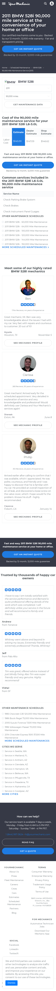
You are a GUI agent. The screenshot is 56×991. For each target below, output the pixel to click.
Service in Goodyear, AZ (17, 791)
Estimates (14, 897)
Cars (14, 893)
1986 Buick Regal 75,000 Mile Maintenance (26, 718)
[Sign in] (52, 3)
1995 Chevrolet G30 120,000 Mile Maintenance (28, 714)
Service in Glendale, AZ (16, 764)
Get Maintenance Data (28, 104)
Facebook (14, 945)
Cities (14, 888)
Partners (14, 908)
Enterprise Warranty (42, 876)
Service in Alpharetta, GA (17, 786)
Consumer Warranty (42, 871)
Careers (14, 884)
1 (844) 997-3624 (15, 834)
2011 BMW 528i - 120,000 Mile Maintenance (26, 235)
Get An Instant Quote (28, 165)
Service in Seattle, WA (16, 751)
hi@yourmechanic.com (37, 834)
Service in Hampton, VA (16, 769)
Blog (14, 913)
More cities (10, 794)
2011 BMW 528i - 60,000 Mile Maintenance (26, 222)
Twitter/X (14, 953)
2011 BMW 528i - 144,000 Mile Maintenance (26, 239)
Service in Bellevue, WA (16, 773)
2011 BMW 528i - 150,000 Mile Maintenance (26, 244)
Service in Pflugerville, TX (17, 778)
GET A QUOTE (28, 851)
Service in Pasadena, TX (17, 782)
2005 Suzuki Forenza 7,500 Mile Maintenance (27, 722)
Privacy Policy (42, 880)
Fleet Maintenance (14, 880)
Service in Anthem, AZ (16, 760)
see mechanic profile (28, 343)
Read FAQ (28, 842)
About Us (14, 871)
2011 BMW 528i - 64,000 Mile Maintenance (26, 226)
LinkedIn (14, 949)
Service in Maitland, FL (16, 755)
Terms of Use (42, 891)
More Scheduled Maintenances (24, 247)
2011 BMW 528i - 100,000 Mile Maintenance (26, 230)
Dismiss (11, 983)
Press (14, 876)
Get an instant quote (28, 49)
